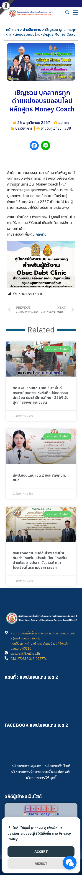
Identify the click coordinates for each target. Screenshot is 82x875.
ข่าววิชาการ (32, 29)
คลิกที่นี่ (41, 234)
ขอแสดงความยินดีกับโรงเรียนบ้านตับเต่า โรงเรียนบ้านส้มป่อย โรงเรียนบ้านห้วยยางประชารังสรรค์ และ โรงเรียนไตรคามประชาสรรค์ (41, 560)
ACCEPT (41, 851)
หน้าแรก (12, 29)
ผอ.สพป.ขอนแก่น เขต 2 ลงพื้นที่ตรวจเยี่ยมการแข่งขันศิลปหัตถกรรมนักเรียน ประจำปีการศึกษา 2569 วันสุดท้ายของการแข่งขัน (41, 395)
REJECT (41, 863)
